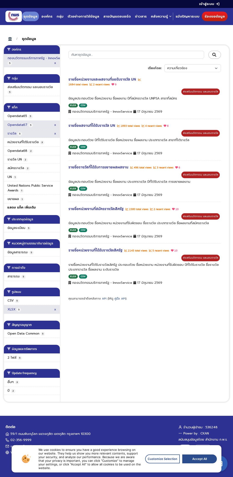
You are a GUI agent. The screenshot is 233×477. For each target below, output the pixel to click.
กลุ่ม (60, 16)
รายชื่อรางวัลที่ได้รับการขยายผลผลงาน (98, 167)
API (104, 299)
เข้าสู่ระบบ (206, 3)
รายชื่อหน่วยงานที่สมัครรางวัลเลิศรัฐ (96, 209)
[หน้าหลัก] (13, 16)
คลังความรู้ (159, 16)
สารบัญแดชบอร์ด (117, 16)
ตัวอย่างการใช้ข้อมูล (83, 16)
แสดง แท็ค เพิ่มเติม (21, 207)
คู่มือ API (120, 299)
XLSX (73, 105)
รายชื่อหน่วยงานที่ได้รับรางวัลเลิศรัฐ (95, 250)
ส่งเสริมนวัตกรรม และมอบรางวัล (200, 91)
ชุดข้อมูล (30, 16)
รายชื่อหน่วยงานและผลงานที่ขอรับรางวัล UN (102, 79)
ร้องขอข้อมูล (215, 16)
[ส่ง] (214, 55)
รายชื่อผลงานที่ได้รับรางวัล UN (92, 126)
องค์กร (47, 16)
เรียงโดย (154, 68)
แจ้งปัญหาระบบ (187, 16)
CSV (83, 105)
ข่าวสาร (141, 16)
